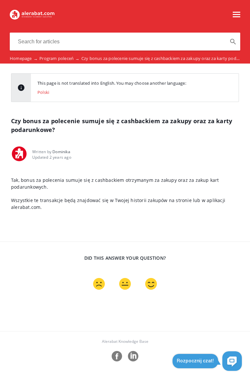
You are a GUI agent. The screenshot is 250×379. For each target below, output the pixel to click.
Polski (43, 92)
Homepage (24, 58)
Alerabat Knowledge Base (125, 341)
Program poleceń (59, 58)
